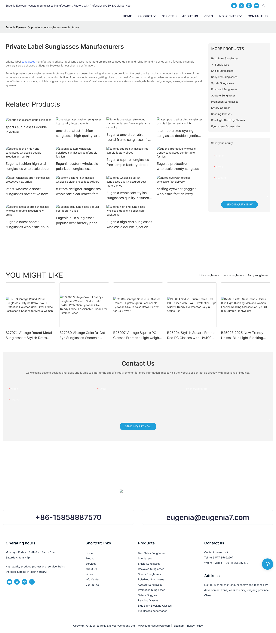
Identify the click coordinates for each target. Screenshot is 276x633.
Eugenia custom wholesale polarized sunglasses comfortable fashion (77, 166)
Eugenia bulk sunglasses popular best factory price (76, 220)
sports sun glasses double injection (26, 129)
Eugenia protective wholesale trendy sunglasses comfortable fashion (179, 166)
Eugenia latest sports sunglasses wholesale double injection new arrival (28, 224)
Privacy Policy (194, 625)
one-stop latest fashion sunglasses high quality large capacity (78, 133)
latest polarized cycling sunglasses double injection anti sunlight (178, 133)
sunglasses (28, 61)
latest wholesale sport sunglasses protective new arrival (27, 191)
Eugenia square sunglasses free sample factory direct (127, 162)
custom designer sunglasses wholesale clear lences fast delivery (78, 191)
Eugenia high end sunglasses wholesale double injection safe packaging (129, 224)
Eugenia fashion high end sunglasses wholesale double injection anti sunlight (28, 166)
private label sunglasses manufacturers (55, 27)
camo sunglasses (233, 275)
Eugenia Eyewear (16, 27)
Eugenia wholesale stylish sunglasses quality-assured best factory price (127, 195)
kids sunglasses (209, 275)
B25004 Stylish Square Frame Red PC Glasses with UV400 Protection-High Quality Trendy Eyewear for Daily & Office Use (190, 335)
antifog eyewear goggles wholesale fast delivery (176, 191)
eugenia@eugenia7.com (207, 517)
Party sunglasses (258, 275)
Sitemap (178, 625)
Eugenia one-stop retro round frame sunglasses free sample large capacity (129, 137)
